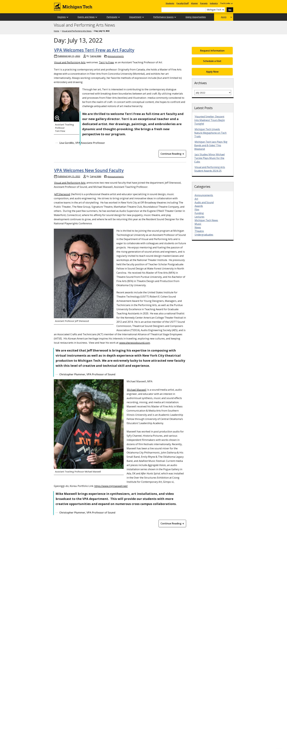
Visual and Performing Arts (70, 62)
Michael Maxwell (136, 389)
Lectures (199, 216)
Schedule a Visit (212, 61)
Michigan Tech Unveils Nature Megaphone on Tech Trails (210, 133)
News (198, 227)
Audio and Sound (204, 202)
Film (197, 209)
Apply (223, 17)
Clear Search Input (203, 9)
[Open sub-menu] (231, 3)
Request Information (212, 50)
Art (196, 198)
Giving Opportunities (196, 17)
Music (198, 224)
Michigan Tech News (206, 220)
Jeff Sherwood (62, 194)
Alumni (194, 3)
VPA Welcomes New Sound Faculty (89, 170)
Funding (199, 213)
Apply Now (212, 71)
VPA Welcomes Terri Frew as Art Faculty (94, 50)
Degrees (61, 17)
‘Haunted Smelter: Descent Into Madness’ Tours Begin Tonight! (209, 120)
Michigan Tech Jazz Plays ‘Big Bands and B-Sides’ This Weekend (210, 145)
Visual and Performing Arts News (84, 25)
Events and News (86, 17)
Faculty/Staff (183, 3)
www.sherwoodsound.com (134, 342)
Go (229, 9)
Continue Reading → (172, 153)
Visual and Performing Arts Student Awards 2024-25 (209, 169)
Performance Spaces (163, 17)
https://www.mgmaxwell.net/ (111, 486)
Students (170, 3)
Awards (199, 206)
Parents (203, 3)
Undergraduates (204, 234)
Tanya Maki (95, 55)
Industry (214, 3)
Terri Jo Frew (106, 62)
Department (135, 17)
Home (56, 31)
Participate (112, 17)
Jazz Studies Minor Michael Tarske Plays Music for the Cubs (209, 158)
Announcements (116, 56)
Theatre (199, 231)
